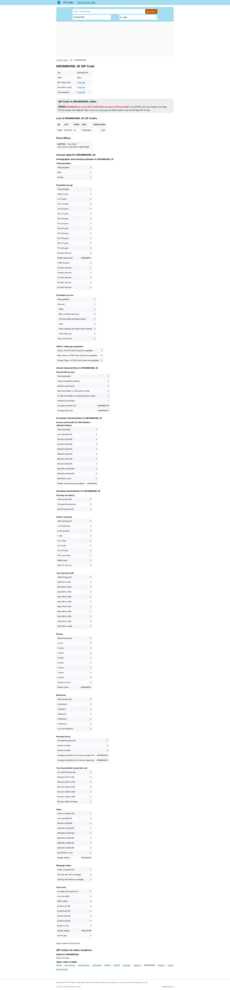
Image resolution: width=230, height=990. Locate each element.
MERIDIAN (97, 965)
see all (81, 82)
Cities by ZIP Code (86, 2)
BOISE (59, 965)
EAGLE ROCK (62, 969)
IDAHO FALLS (84, 965)
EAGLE (171, 965)
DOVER (117, 965)
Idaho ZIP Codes (62, 958)
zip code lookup (102, 110)
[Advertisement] (115, 40)
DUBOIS (161, 965)
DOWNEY (127, 965)
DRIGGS (137, 965)
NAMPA (107, 965)
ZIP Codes (68, 2)
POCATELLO (70, 965)
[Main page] (58, 2)
